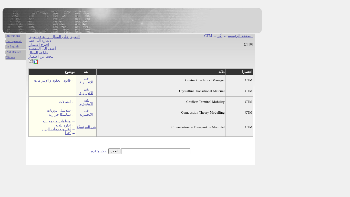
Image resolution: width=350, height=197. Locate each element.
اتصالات (65, 102)
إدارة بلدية (63, 125)
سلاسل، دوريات (59, 110)
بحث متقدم (99, 151)
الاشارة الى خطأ (40, 41)
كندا (68, 133)
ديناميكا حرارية (60, 114)
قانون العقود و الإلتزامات (52, 80)
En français (13, 35)
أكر (220, 36)
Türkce (10, 57)
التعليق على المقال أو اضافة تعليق (54, 37)
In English (12, 46)
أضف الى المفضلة (42, 49)
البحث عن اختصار (41, 56)
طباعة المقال (38, 53)
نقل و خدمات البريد (56, 129)
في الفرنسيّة (86, 127)
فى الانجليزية (86, 80)
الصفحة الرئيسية (240, 36)
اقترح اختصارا (38, 45)
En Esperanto (14, 41)
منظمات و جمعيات (57, 121)
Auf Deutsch (13, 51)
